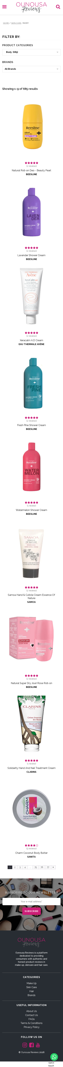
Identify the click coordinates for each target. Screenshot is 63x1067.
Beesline (31, 174)
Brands (31, 995)
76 (42, 867)
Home (6, 23)
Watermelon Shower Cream (31, 510)
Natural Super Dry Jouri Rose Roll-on (31, 683)
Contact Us (31, 1015)
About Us (31, 1011)
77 (48, 867)
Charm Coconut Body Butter (31, 852)
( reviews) (31, 166)
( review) (31, 505)
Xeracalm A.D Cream (31, 340)
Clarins (31, 772)
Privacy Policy (31, 1027)
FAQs (31, 1019)
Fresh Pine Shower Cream (31, 425)
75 (36, 867)
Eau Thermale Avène (31, 344)
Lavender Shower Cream (31, 255)
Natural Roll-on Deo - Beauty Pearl (31, 170)
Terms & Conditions (31, 1023)
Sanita (31, 856)
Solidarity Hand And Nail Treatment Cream (31, 768)
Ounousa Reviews (30, 1052)
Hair (31, 991)
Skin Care (16, 23)
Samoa (31, 602)
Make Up (32, 983)
